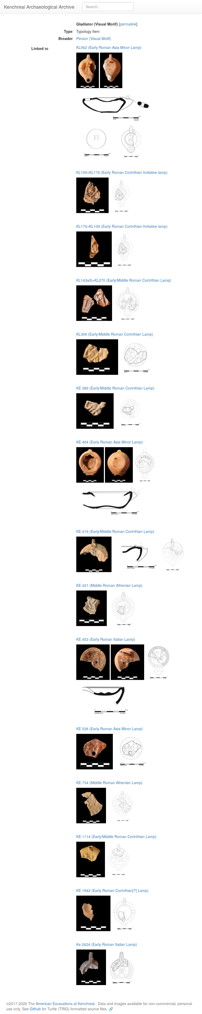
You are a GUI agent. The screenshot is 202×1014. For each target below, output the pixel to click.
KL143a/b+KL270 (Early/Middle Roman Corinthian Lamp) (123, 280)
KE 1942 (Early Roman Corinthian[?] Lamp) (112, 890)
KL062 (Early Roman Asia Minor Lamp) (109, 47)
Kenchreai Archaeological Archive (39, 6)
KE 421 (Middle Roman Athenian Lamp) (109, 585)
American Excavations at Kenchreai (65, 1003)
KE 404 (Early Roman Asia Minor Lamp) (109, 442)
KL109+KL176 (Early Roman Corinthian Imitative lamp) (122, 172)
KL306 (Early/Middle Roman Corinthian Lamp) (114, 334)
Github (35, 1008)
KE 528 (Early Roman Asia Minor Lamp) (109, 728)
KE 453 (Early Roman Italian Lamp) (105, 639)
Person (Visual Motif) (93, 38)
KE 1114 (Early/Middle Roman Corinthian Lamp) (116, 836)
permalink (128, 24)
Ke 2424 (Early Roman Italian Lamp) (106, 944)
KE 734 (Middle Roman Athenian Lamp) (109, 782)
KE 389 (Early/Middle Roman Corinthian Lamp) (115, 388)
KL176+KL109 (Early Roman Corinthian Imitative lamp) (122, 226)
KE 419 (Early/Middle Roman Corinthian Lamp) (115, 531)
